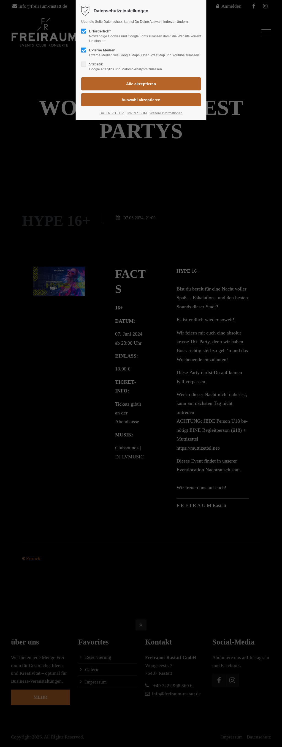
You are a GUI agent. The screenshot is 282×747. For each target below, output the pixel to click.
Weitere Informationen (166, 113)
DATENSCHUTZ (111, 113)
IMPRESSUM (137, 113)
